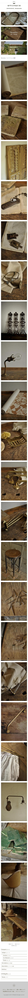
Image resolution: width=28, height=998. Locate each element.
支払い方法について (11, 989)
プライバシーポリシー (20, 991)
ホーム (4, 989)
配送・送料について (21, 989)
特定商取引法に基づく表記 (8, 991)
